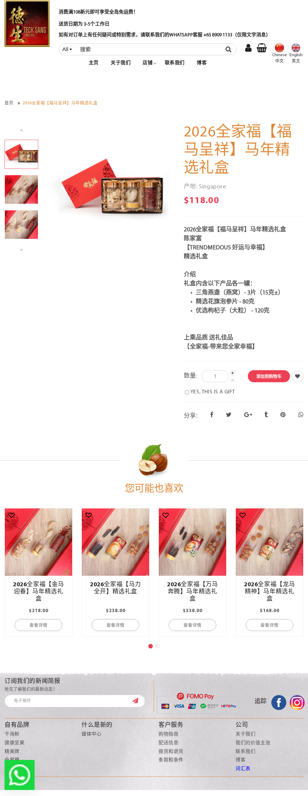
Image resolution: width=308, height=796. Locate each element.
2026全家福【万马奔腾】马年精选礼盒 (192, 592)
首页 (9, 103)
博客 (240, 760)
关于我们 (245, 734)
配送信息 (168, 743)
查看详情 (38, 625)
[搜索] (229, 49)
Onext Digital (231, 789)
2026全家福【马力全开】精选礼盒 (115, 588)
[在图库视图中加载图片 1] (21, 154)
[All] (148, 49)
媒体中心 (91, 734)
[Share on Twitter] (229, 415)
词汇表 (243, 769)
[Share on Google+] (248, 415)
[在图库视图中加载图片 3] (21, 224)
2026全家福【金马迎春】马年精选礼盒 (38, 592)
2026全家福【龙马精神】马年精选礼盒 (269, 592)
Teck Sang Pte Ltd (119, 789)
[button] (148, 63)
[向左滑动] (21, 129)
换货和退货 (171, 751)
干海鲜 (12, 734)
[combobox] (148, 49)
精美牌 (12, 751)
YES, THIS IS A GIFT (212, 392)
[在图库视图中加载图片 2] (21, 189)
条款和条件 (171, 760)
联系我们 (245, 751)
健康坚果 (14, 743)
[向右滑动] (21, 250)
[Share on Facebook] (212, 415)
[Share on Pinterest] (283, 415)
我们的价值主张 (253, 743)
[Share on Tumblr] (266, 415)
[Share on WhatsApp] (300, 415)
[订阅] (138, 701)
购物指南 (168, 734)
